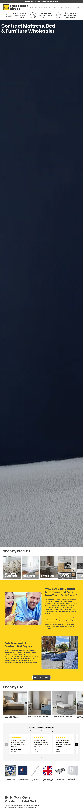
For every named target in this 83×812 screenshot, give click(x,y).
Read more (14, 746)
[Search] (71, 7)
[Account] (74, 7)
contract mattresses (60, 601)
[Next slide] (78, 567)
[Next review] (76, 744)
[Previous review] (6, 744)
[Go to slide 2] (41, 757)
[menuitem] (67, 7)
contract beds (12, 654)
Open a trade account (41, 677)
